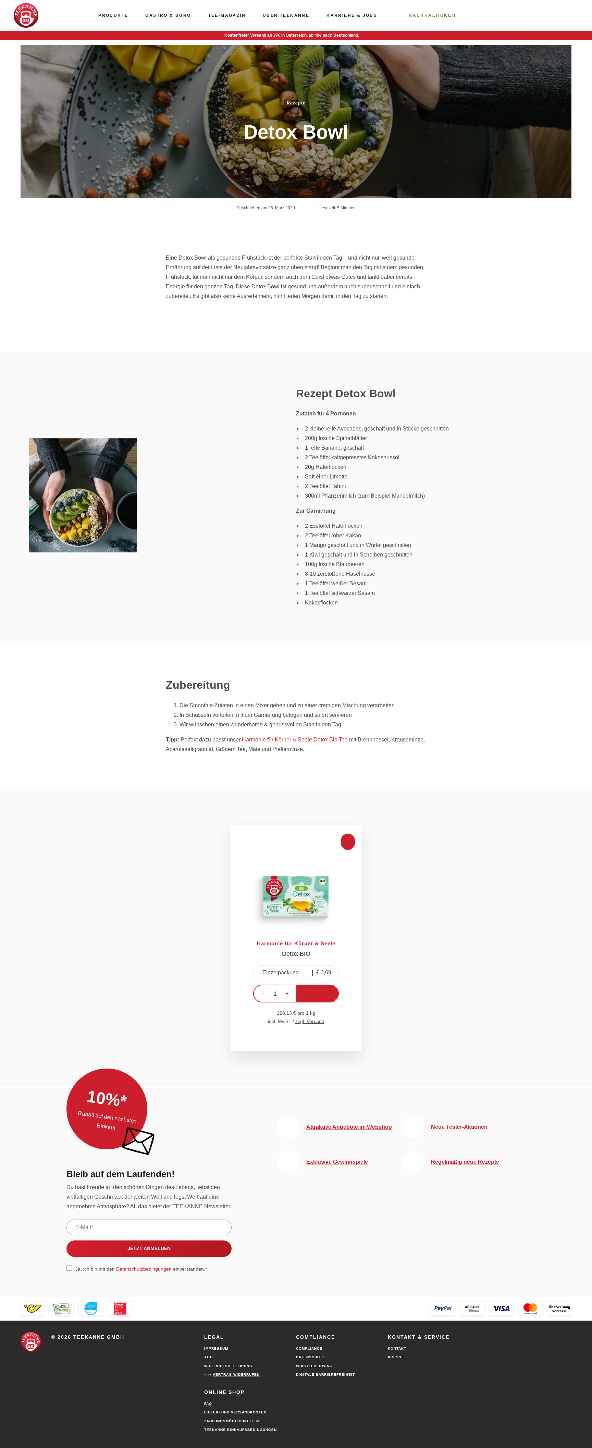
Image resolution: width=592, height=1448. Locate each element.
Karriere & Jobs (351, 15)
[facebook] (68, 1348)
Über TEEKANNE (286, 15)
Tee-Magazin (227, 15)
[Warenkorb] (534, 15)
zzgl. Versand (309, 1021)
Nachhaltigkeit (433, 15)
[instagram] (82, 1348)
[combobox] (296, 973)
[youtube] (53, 1348)
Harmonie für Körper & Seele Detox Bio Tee (295, 739)
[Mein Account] (502, 15)
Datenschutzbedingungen (144, 1269)
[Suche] (567, 15)
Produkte (113, 15)
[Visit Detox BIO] (296, 938)
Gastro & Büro (168, 15)
